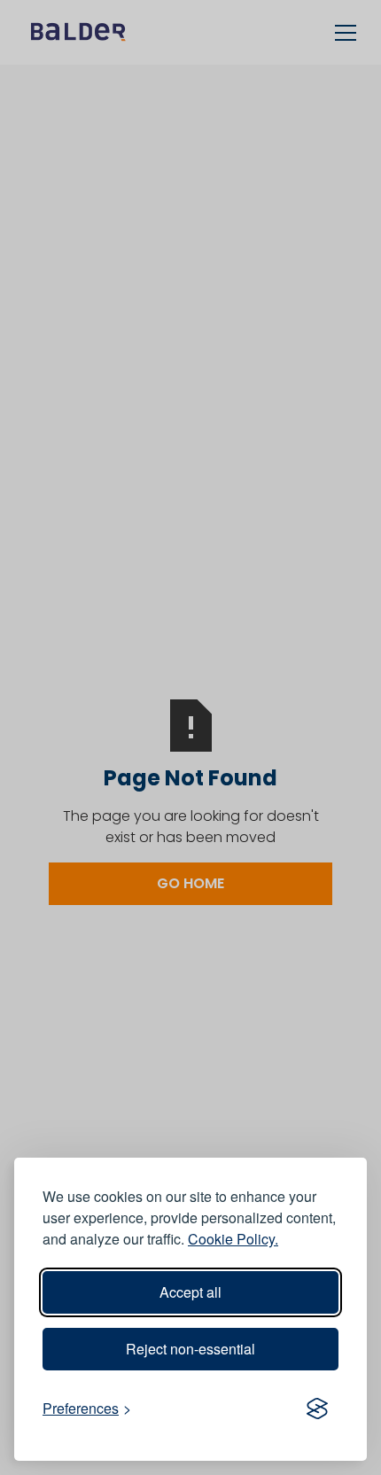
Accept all (190, 1292)
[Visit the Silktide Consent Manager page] (317, 1408)
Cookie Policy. (233, 1239)
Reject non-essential (190, 1348)
